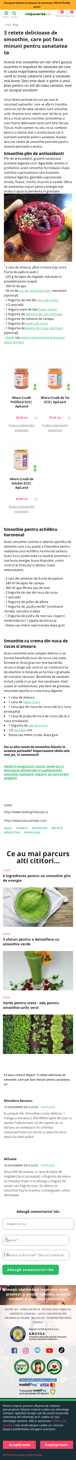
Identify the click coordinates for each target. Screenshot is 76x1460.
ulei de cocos (38, 725)
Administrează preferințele (22, 1455)
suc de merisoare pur (34, 291)
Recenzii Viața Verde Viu (56, 1309)
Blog (15, 25)
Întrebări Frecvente (59, 1318)
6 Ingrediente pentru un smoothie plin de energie (37, 878)
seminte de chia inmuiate (44, 314)
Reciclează (38, 1318)
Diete (6, 934)
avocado (20, 730)
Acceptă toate (19, 1445)
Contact (38, 1322)
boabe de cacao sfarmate (44, 328)
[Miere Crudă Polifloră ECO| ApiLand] (21, 376)
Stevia (10, 337)
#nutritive (39, 828)
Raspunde (48, 1107)
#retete (57, 828)
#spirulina (32, 832)
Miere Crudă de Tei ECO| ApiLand (55, 400)
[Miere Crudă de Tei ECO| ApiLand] (55, 376)
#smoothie (12, 832)
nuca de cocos (47, 300)
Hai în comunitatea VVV (52, 1313)
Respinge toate (56, 1445)
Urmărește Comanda (23, 1313)
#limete (22, 828)
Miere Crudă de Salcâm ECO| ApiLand (21, 483)
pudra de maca (37, 323)
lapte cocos (31, 702)
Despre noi (11, 1309)
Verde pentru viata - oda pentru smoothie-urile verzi (31, 1005)
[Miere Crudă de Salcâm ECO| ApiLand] (21, 457)
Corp (6, 870)
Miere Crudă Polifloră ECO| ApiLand (22, 402)
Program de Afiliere (17, 1318)
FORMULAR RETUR (30, 1309)
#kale (8, 828)
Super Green (47, 309)
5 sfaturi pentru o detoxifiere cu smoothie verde (31, 941)
